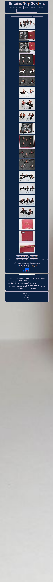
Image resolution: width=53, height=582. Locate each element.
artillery (13, 286)
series (9, 283)
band (26, 280)
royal (21, 280)
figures (28, 278)
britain (20, 288)
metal (25, 288)
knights (37, 278)
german (16, 280)
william (18, 283)
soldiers (27, 283)
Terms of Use (27, 299)
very (33, 278)
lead (25, 286)
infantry (42, 286)
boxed (19, 286)
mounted (33, 288)
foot (9, 280)
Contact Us (27, 295)
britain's (31, 281)
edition (36, 281)
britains (33, 286)
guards (41, 281)
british (13, 283)
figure (45, 283)
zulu (22, 283)
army (12, 280)
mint (17, 278)
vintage (43, 278)
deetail (12, 278)
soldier (40, 283)
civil (10, 286)
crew (8, 278)
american (21, 278)
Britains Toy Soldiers (27, 293)
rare (34, 283)
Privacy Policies (27, 297)
